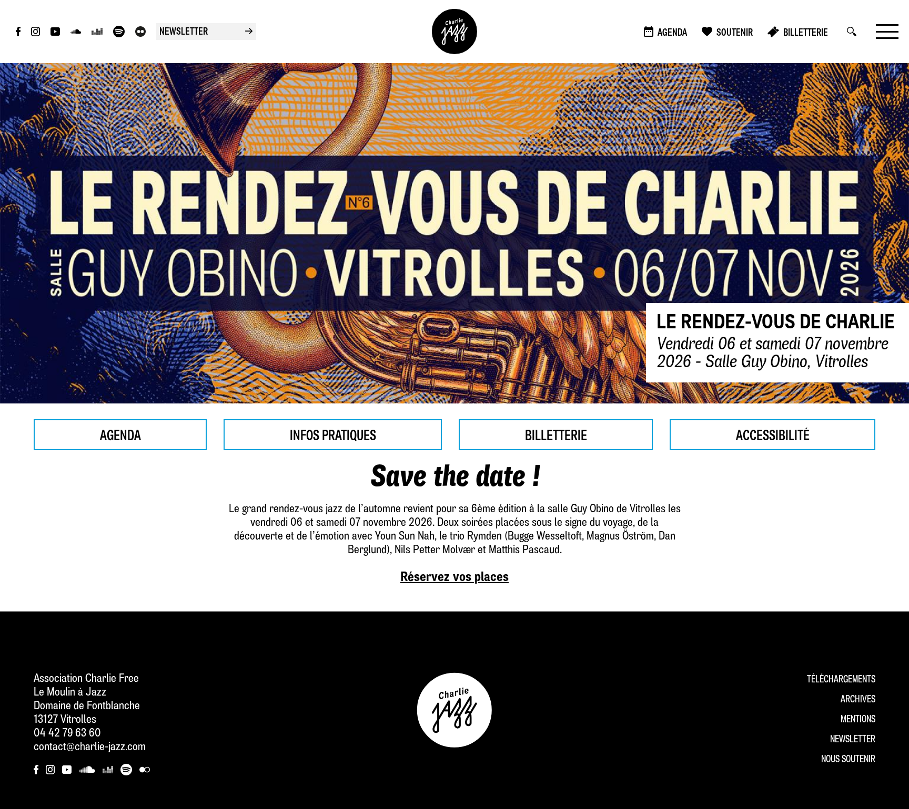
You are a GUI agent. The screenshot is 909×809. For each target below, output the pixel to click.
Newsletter (852, 740)
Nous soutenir (848, 760)
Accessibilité (773, 436)
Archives (858, 700)
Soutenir (734, 33)
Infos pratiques (333, 436)
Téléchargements (841, 680)
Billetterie (805, 33)
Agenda (672, 33)
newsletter (206, 32)
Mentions (858, 720)
